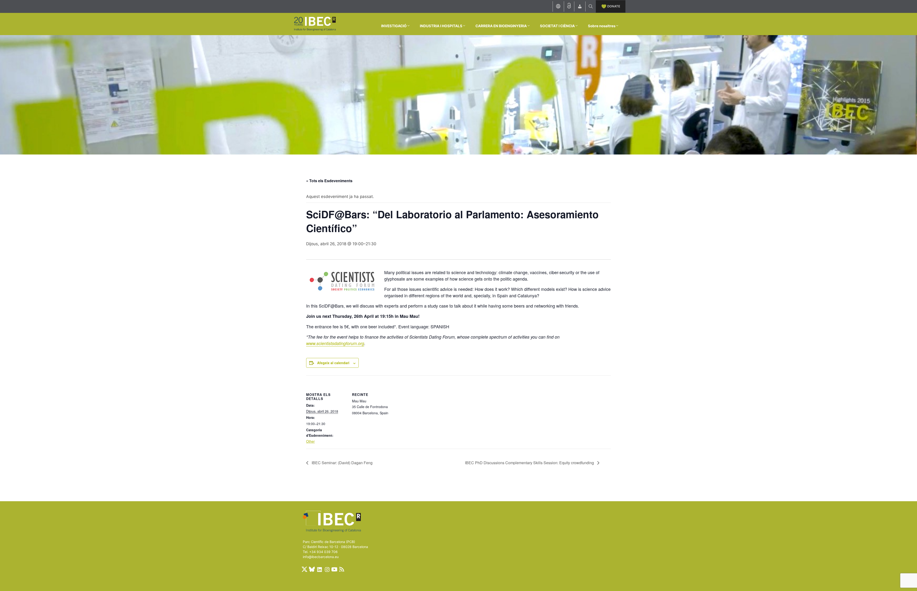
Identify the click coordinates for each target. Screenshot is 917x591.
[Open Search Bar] (591, 6)
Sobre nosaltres (601, 26)
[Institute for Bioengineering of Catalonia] (314, 23)
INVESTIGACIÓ (394, 26)
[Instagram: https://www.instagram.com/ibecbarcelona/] (327, 569)
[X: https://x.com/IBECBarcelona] (304, 569)
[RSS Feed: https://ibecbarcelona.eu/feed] (342, 569)
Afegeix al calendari (333, 362)
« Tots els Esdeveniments (329, 180)
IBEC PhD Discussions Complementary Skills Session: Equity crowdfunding (530, 462)
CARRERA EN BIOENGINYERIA (501, 26)
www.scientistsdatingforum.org (335, 343)
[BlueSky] (312, 569)
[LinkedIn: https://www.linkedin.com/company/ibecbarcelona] (319, 569)
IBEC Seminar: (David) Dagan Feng (342, 462)
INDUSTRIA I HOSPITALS (441, 26)
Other (310, 441)
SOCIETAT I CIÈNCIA (557, 26)
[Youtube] (334, 569)
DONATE (613, 6)
